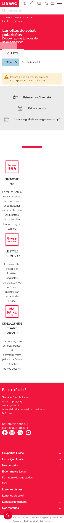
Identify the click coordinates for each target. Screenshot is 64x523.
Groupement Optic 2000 (15, 517)
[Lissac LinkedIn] (20, 435)
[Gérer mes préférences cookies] (8, 515)
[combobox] (32, 10)
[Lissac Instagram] (12, 435)
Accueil (6, 17)
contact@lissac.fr (10, 405)
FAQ (4, 483)
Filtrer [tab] (14, 53)
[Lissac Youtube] (28, 434)
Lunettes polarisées (12, 21)
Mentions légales (40, 517)
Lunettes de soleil (22, 17)
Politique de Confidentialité (37, 521)
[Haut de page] (56, 507)
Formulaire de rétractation (17, 477)
